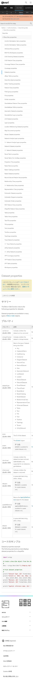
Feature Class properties (12, 88)
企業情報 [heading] (4, 626)
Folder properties (10, 99)
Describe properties (9, 30)
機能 (11, 8)
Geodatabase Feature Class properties (16, 103)
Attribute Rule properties (12, 49)
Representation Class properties (14, 189)
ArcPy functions (11, 28)
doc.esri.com (15, 19)
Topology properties (11, 236)
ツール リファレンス (15, 12)
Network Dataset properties (13, 146)
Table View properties (11, 216)
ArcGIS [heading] (4, 612)
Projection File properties (12, 162)
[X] (25, 600)
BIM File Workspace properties (14, 53)
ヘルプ (11, 12)
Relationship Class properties (13, 181)
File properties (9, 95)
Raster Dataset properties (12, 173)
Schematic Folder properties (13, 201)
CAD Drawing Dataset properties (14, 56)
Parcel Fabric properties (12, 154)
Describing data (23, 28)
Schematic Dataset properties (13, 193)
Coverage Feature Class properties (15, 64)
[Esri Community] (21, 604)
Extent (18, 440)
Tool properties (9, 228)
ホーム (2, 12)
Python (21, 12)
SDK (27, 12)
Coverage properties (11, 68)
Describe (5, 33)
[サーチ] (31, 23)
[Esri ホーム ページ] (5, 2)
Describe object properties (13, 80)
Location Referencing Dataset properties (16, 127)
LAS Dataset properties (11, 119)
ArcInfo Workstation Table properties (15, 45)
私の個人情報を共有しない (11, 676)
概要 (5, 8)
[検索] (26, 2)
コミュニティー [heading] (6, 617)
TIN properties (9, 224)
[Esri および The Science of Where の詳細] (5, 604)
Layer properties (9, 123)
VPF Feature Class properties (13, 259)
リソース (19, 8)
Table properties (9, 213)
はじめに (7, 12)
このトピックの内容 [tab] (8, 295)
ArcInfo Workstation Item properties (15, 41)
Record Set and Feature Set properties (16, 177)
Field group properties (11, 91)
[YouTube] (29, 604)
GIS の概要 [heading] (4, 621)
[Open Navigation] (30, 2)
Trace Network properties (12, 240)
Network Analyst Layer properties (14, 138)
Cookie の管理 (7, 671)
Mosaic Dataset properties (12, 134)
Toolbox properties (10, 232)
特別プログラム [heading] (6, 630)
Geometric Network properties (14, 111)
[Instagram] (25, 604)
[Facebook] (21, 600)
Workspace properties (11, 267)
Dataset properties (10, 72)
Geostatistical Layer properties (13, 115)
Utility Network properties (12, 248)
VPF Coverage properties (12, 256)
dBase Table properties (11, 76)
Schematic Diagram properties (13, 197)
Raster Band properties (11, 166)
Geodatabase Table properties (13, 107)
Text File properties (10, 220)
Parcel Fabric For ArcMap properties (15, 158)
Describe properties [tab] (10, 37)
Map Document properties (12, 130)
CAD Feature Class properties (13, 60)
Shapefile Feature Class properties (15, 209)
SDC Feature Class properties (13, 205)
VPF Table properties (11, 263)
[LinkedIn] (29, 600)
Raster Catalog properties (12, 170)
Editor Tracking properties (12, 84)
